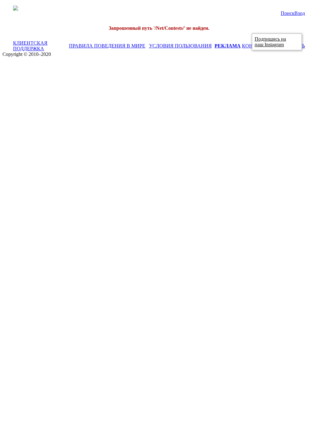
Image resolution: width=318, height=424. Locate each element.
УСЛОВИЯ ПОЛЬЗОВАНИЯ (180, 45)
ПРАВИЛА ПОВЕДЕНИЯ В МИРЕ (107, 45)
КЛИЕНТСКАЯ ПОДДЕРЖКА (30, 45)
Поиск (287, 13)
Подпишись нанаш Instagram (270, 41)
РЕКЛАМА (228, 45)
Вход (299, 13)
